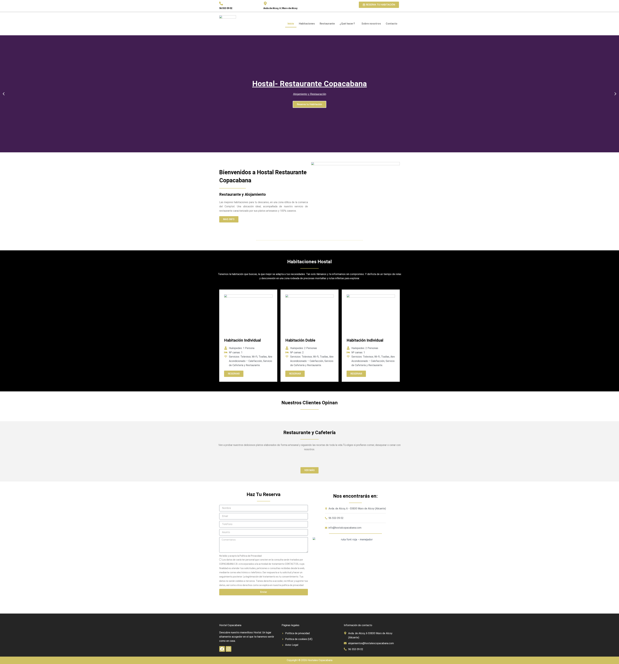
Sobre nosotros (371, 23)
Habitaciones (307, 23)
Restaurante (327, 23)
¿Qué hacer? (347, 23)
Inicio (291, 23)
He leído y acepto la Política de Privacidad (240, 556)
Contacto (391, 23)
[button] (4, 94)
